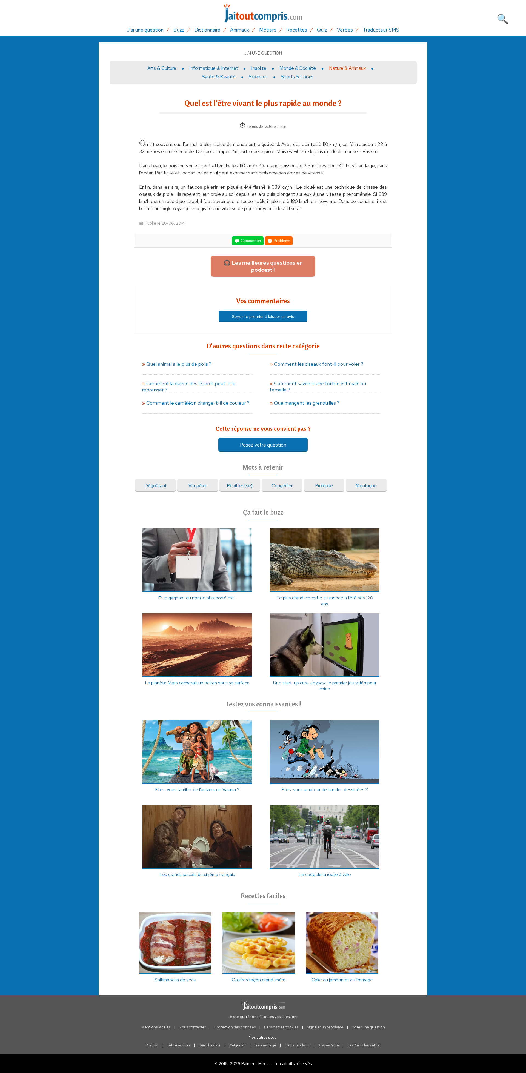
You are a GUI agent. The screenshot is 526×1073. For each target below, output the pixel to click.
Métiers (267, 29)
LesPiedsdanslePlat (364, 1045)
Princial (151, 1045)
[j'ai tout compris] (263, 13)
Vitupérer (197, 485)
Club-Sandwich (298, 1045)
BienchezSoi (209, 1045)
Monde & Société (297, 68)
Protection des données (235, 1027)
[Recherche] (503, 18)
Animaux (239, 29)
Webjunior (237, 1045)
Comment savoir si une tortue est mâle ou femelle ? (318, 386)
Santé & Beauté (219, 77)
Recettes (296, 29)
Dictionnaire (207, 29)
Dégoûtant (155, 485)
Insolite (258, 68)
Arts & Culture (161, 68)
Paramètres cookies (281, 1027)
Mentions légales (155, 1027)
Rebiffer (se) (240, 485)
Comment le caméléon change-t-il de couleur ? (198, 403)
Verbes (345, 29)
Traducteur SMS (381, 29)
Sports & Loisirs (297, 77)
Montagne (366, 485)
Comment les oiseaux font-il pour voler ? (318, 364)
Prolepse (324, 485)
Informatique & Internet (213, 68)
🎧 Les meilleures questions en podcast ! (263, 266)
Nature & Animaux (347, 68)
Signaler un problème (325, 1027)
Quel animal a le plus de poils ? (178, 364)
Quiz (322, 29)
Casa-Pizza (329, 1045)
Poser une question (368, 1027)
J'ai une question (145, 29)
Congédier (282, 485)
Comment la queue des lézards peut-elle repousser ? (188, 386)
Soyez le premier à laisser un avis (263, 316)
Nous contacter (192, 1027)
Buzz (178, 29)
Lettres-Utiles (178, 1045)
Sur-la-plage (265, 1045)
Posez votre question (263, 444)
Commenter (250, 240)
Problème (281, 240)
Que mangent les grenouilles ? (306, 403)
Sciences (258, 77)
